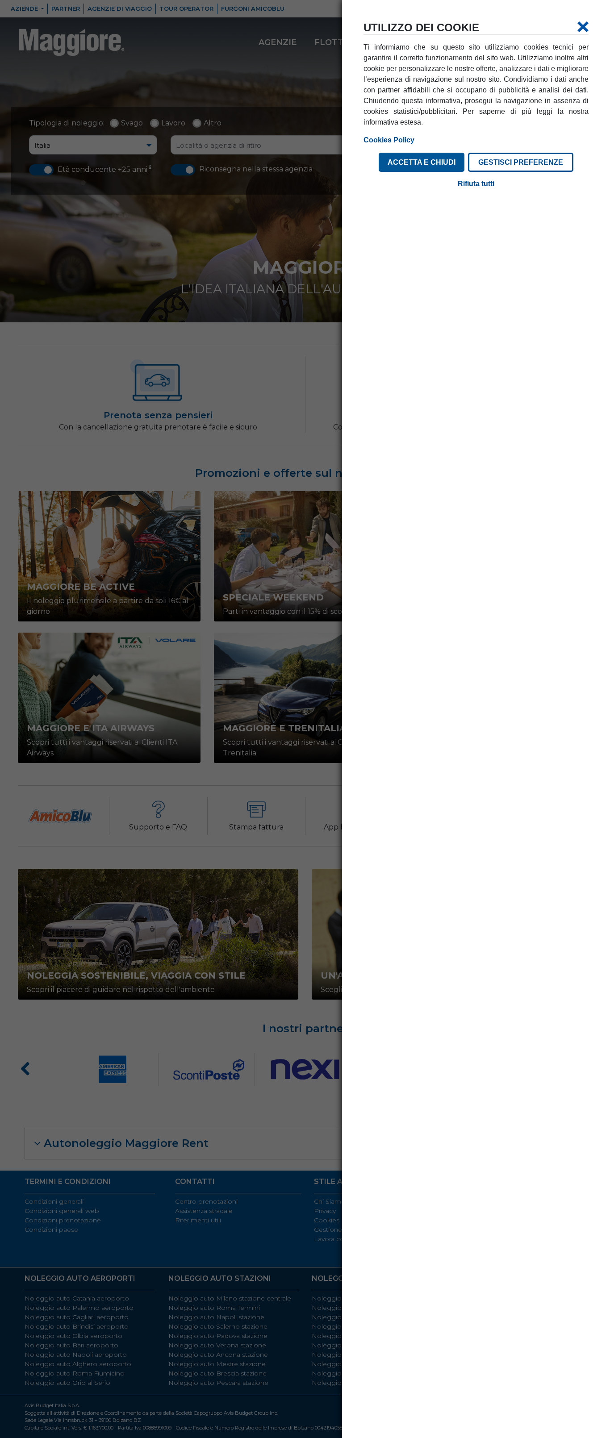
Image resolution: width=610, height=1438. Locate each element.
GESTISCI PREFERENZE (520, 162)
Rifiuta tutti (476, 184)
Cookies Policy (388, 140)
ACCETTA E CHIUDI (421, 162)
